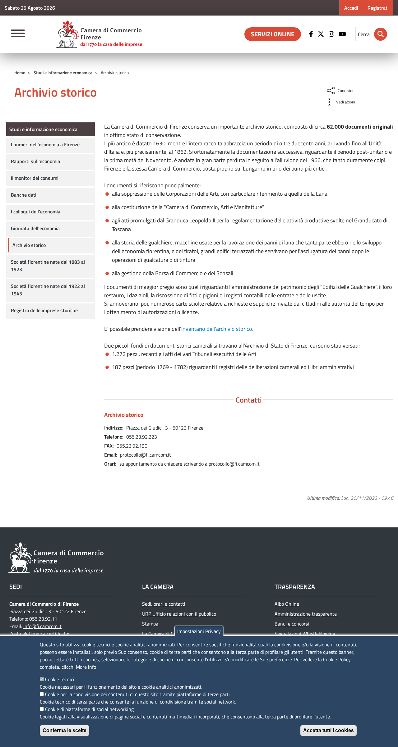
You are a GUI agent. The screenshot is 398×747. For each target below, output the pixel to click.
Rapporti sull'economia (35, 161)
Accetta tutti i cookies (328, 730)
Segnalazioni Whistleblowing (305, 633)
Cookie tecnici (59, 679)
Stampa (150, 623)
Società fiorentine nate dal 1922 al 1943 (48, 289)
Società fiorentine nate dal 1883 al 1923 (48, 265)
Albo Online (287, 604)
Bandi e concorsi (292, 623)
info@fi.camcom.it (42, 626)
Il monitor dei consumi (34, 178)
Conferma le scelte (64, 730)
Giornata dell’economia (35, 228)
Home (19, 72)
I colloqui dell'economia (35, 211)
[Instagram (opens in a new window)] (332, 34)
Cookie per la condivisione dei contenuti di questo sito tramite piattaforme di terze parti (137, 694)
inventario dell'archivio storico (216, 329)
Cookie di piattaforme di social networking (89, 709)
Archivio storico (29, 245)
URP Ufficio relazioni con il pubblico (179, 613)
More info (86, 667)
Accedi (351, 7)
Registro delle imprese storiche (44, 310)
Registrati (378, 7)
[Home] (99, 34)
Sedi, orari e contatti (163, 604)
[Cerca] (380, 34)
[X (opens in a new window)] (322, 34)
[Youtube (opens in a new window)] (343, 34)
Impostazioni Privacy (199, 631)
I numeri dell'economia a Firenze (45, 144)
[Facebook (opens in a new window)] (312, 34)
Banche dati (23, 194)
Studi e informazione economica (63, 72)
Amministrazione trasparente (306, 613)
